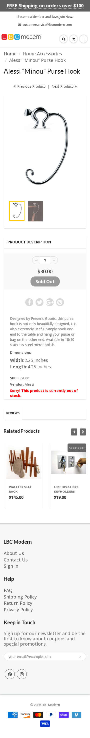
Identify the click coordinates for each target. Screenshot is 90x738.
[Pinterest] (10, 674)
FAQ (8, 590)
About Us (14, 553)
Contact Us (16, 560)
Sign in (11, 566)
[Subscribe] (80, 657)
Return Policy (18, 603)
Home (10, 54)
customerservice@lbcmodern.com (47, 25)
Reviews (13, 413)
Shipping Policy (20, 597)
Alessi (29, 384)
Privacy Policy (18, 610)
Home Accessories (42, 54)
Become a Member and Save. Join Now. (45, 17)
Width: (17, 360)
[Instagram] (22, 674)
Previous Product (30, 86)
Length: (19, 366)
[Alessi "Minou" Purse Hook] (45, 149)
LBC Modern (51, 704)
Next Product (63, 86)
